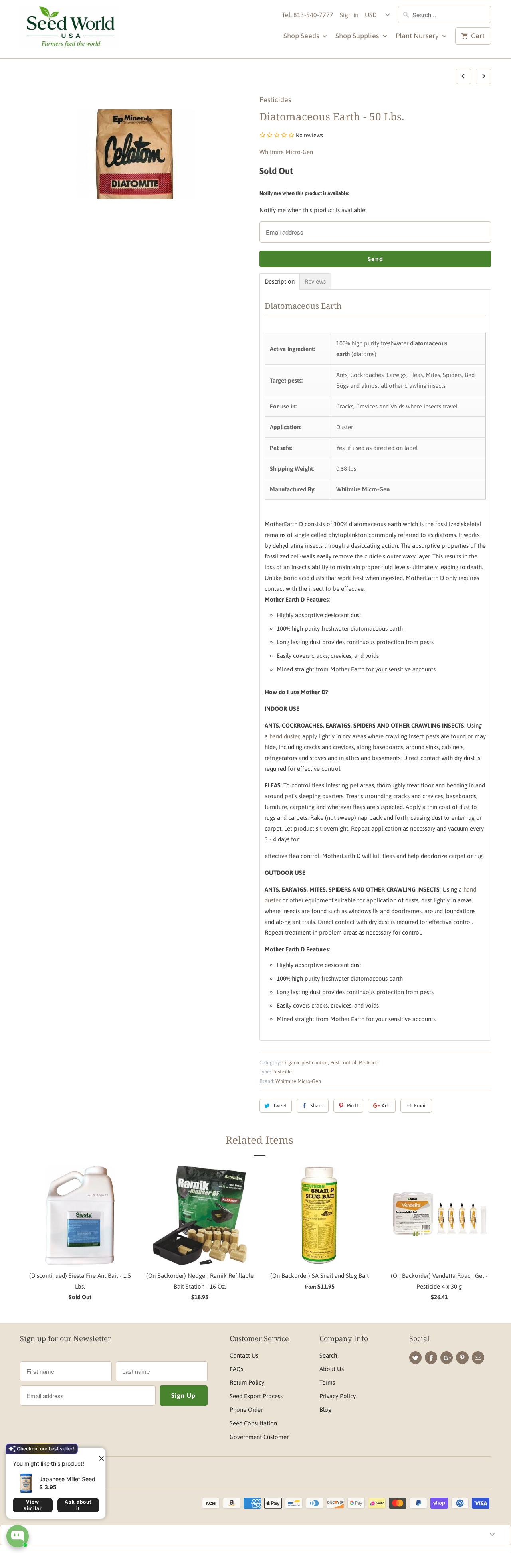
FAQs (236, 1369)
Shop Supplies (357, 36)
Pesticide (368, 1063)
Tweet (280, 1106)
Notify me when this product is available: (304, 193)
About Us (331, 1369)
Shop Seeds (302, 36)
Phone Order (246, 1409)
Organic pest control (305, 1063)
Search (328, 1355)
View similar (33, 1505)
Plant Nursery (418, 36)
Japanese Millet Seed (67, 1479)
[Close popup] (98, 1455)
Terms (327, 1382)
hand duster (284, 736)
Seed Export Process (256, 1396)
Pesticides (275, 99)
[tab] (279, 281)
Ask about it (78, 1505)
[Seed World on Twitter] (415, 1357)
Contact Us (244, 1355)
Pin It (352, 1106)
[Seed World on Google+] (446, 1357)
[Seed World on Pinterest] (462, 1357)
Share (316, 1106)
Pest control (343, 1063)
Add (386, 1106)
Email (420, 1106)
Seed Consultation (253, 1423)
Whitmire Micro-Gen (286, 151)
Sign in (349, 14)
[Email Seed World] (478, 1357)
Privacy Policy (337, 1396)
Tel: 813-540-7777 (307, 14)
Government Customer (259, 1436)
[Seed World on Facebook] (431, 1357)
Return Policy (247, 1382)
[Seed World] (70, 29)
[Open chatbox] (17, 1536)
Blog (325, 1409)
